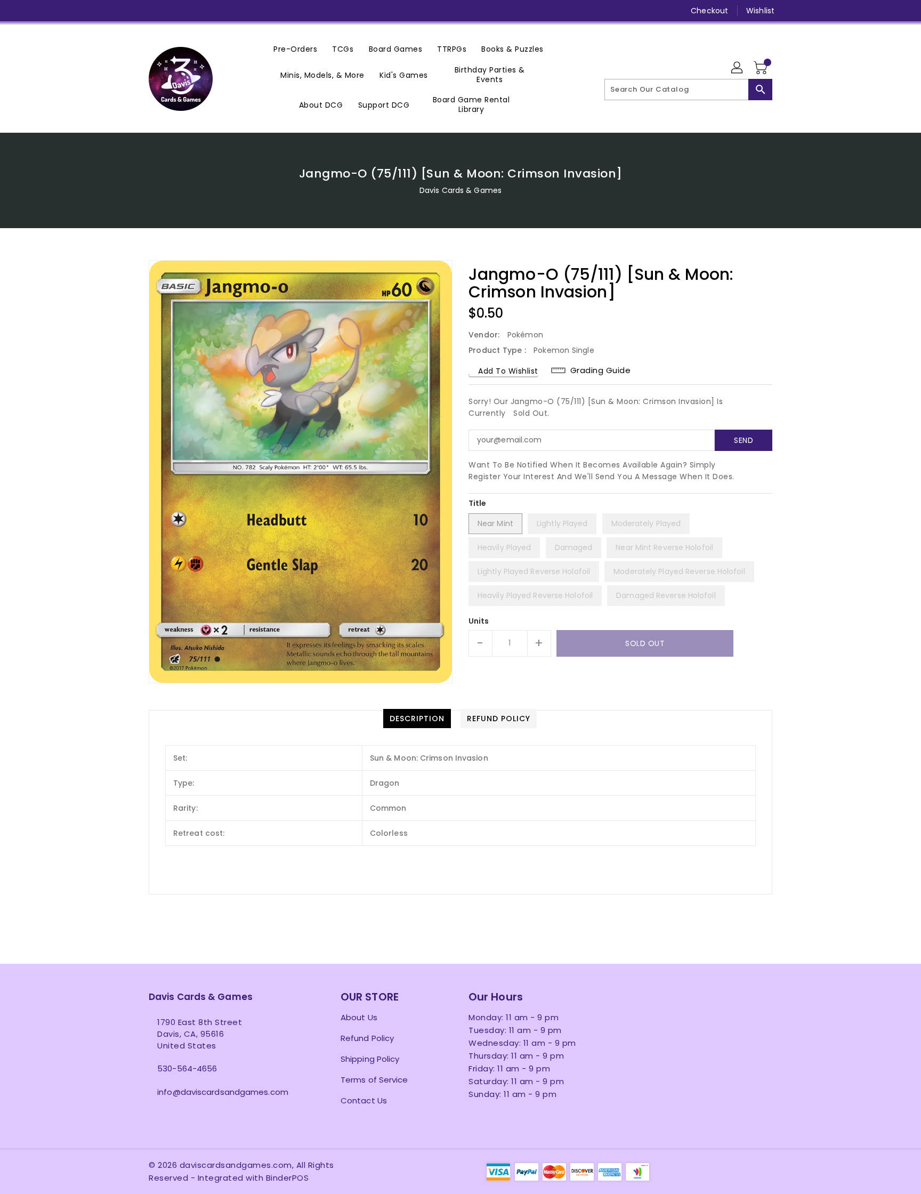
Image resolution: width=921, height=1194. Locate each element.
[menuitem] (295, 49)
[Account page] (737, 68)
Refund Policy (367, 1038)
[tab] (417, 718)
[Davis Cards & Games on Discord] (215, 11)
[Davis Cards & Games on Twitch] (236, 11)
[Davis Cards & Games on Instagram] (174, 11)
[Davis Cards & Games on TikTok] (256, 11)
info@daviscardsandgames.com (222, 1092)
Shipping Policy (370, 1058)
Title (477, 503)
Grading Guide (600, 370)
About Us (359, 1017)
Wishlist (760, 10)
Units (478, 621)
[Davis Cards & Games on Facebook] (134, 11)
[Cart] (761, 68)
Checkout (709, 10)
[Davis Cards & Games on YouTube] (195, 11)
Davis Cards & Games (460, 190)
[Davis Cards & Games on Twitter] (154, 11)
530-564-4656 (187, 1068)
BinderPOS (287, 1177)
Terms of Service (374, 1079)
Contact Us (364, 1100)
